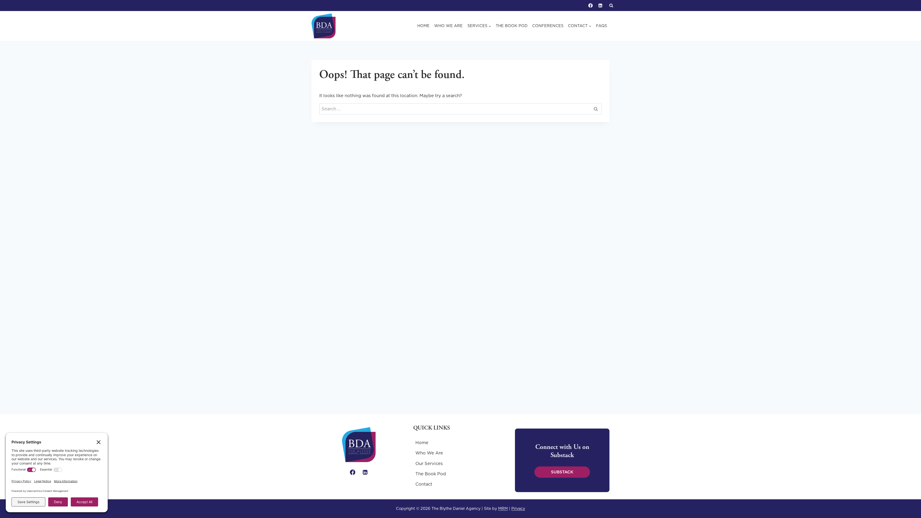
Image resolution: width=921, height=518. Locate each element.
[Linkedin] (600, 5)
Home (423, 25)
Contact (423, 484)
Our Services (429, 463)
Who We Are (448, 25)
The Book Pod (512, 25)
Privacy (518, 508)
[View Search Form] (611, 5)
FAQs (601, 25)
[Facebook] (590, 5)
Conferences (547, 25)
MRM (503, 508)
